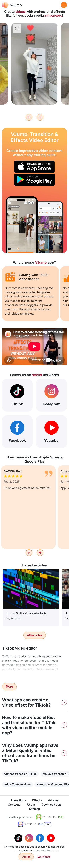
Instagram (51, 404)
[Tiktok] (18, 837)
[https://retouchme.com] (50, 817)
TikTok (17, 404)
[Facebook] (40, 837)
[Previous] (29, 117)
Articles (53, 800)
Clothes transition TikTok (20, 773)
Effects (37, 800)
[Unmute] (51, 35)
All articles (34, 635)
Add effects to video (17, 784)
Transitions (18, 800)
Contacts (14, 804)
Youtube (51, 440)
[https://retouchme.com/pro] (34, 824)
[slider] (34, 28)
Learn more (34, 96)
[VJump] (12, 5)
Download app (51, 804)
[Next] (40, 117)
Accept (26, 856)
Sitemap (34, 809)
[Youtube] (51, 837)
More (9, 686)
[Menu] (64, 5)
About (31, 804)
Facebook (17, 440)
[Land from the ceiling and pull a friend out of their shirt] (22, 224)
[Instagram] (29, 837)
